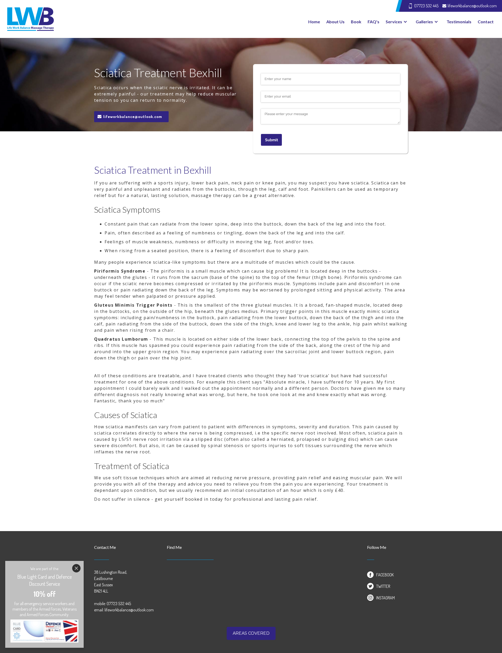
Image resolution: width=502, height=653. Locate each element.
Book (356, 21)
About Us (335, 21)
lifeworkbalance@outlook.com (132, 116)
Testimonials (459, 21)
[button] (398, 21)
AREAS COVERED (251, 633)
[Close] (76, 568)
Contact (486, 21)
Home (314, 21)
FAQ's (373, 21)
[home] (128, 19)
